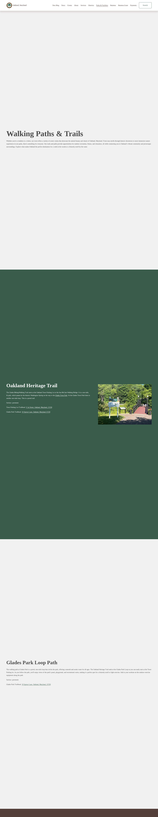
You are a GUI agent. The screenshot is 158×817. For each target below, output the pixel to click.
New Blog (56, 5)
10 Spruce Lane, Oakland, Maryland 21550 (36, 412)
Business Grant (123, 5)
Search (145, 5)
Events (69, 5)
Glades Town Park (61, 395)
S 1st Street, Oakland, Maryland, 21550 (39, 407)
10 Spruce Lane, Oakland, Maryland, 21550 (36, 684)
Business (113, 5)
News (63, 5)
